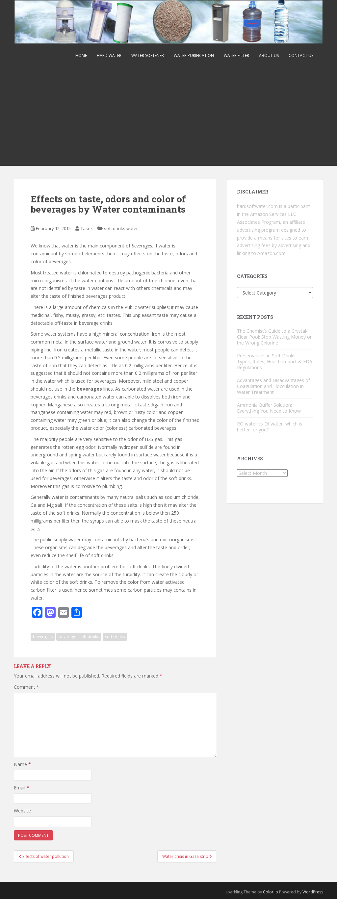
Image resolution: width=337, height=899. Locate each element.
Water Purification (194, 55)
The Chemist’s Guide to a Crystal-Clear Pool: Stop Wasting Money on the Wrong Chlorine (275, 337)
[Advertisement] (168, 116)
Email (21, 787)
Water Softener (147, 55)
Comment (26, 687)
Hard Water (109, 55)
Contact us (301, 55)
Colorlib (270, 892)
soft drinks (115, 636)
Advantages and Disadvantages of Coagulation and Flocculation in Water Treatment (273, 386)
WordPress (312, 892)
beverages (43, 636)
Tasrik (87, 228)
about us (269, 55)
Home (81, 55)
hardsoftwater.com (257, 206)
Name (22, 764)
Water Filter (236, 55)
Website (22, 811)
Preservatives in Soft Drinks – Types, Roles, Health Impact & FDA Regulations (274, 361)
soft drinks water (121, 228)
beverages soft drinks (79, 636)
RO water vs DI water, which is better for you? (269, 427)
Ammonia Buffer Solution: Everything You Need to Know (269, 408)
